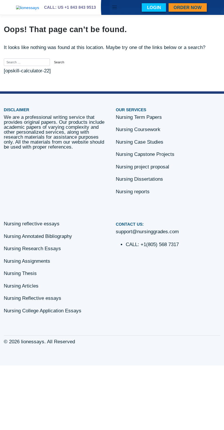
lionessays (32, 341)
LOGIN (154, 7)
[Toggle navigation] (114, 7)
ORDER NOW (188, 7)
